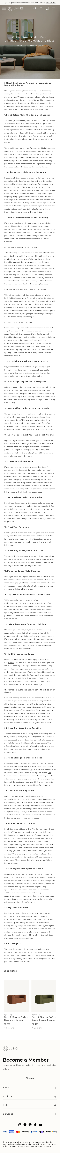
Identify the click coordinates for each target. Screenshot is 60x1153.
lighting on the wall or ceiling (23, 337)
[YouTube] (40, 1125)
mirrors (11, 663)
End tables (13, 298)
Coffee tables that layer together (18, 414)
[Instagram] (20, 1125)
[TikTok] (35, 1125)
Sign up (30, 1078)
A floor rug (9, 387)
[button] (4, 8)
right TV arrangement (17, 832)
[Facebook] (25, 1125)
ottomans (14, 603)
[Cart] (53, 8)
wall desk (21, 916)
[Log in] (41, 8)
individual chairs (17, 373)
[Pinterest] (30, 1125)
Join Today (51, 2)
